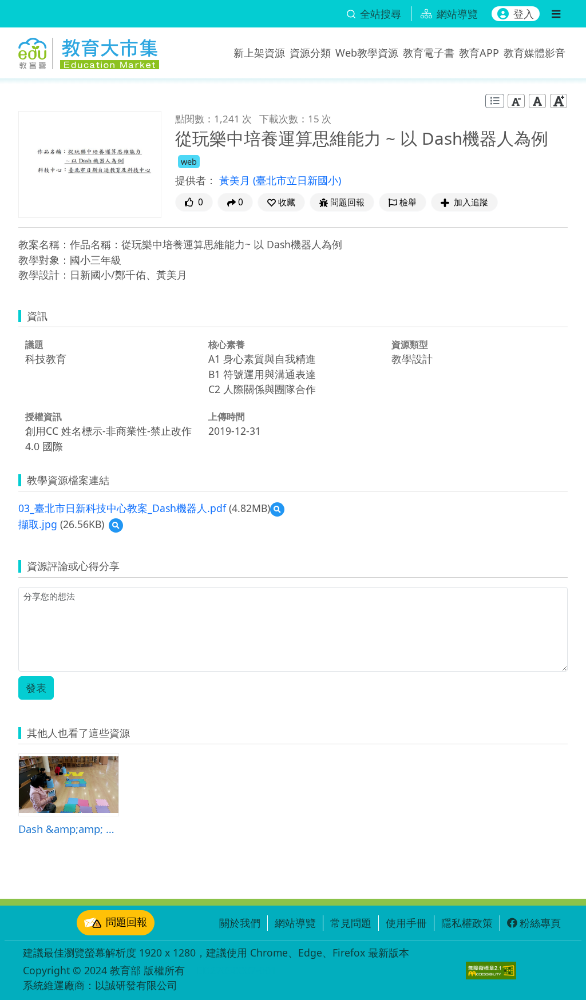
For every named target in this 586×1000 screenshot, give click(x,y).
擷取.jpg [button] (37, 524)
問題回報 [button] (347, 202)
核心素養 (226, 344)
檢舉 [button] (408, 202)
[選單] (556, 13)
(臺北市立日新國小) (297, 180)
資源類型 (409, 344)
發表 (36, 688)
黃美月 (236, 180)
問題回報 (126, 921)
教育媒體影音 (534, 52)
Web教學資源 (366, 52)
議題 (34, 344)
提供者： (195, 180)
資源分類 (310, 52)
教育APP (479, 52)
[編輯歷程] (494, 101)
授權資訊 (43, 416)
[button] (281, 202)
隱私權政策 (467, 923)
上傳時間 (226, 416)
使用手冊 (406, 923)
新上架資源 (259, 52)
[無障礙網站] (491, 970)
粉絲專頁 (540, 923)
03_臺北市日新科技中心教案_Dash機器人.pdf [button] (122, 508)
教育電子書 (428, 52)
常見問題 (350, 923)
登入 (523, 14)
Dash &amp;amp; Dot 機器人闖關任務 (68, 829)
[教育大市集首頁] (88, 50)
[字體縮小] (516, 100)
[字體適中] (537, 100)
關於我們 (239, 923)
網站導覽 (295, 923)
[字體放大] (558, 100)
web (189, 161)
